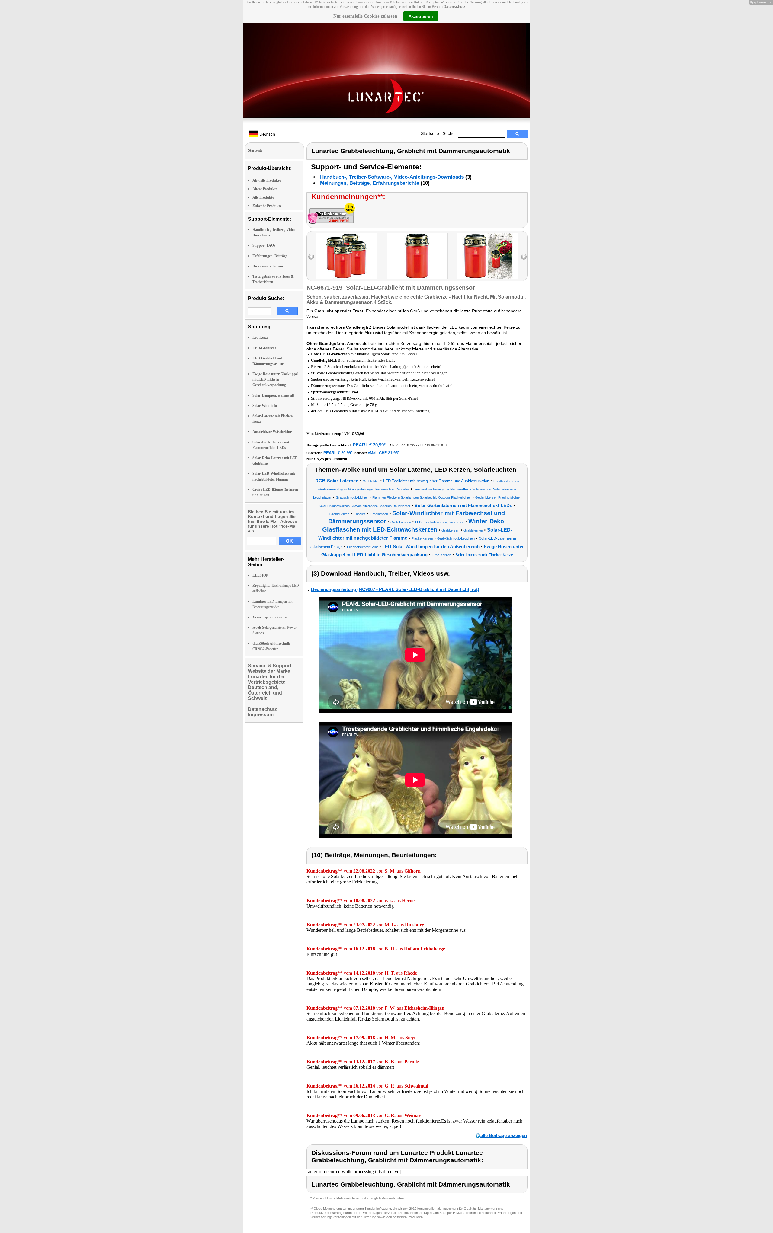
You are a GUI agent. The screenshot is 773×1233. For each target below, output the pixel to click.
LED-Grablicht (264, 348)
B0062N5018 (437, 445)
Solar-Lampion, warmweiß (273, 395)
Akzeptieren (421, 16)
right (524, 257)
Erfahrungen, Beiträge (269, 256)
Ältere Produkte (264, 189)
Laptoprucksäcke (269, 617)
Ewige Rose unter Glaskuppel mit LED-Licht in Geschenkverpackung (275, 379)
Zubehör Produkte (266, 206)
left (311, 257)
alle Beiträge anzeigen (503, 1135)
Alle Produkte (263, 197)
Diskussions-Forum (267, 266)
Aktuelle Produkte (266, 180)
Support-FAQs (263, 245)
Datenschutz (454, 7)
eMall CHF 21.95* (383, 453)
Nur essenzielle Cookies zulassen (365, 16)
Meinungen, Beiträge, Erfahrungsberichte (369, 183)
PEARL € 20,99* (369, 444)
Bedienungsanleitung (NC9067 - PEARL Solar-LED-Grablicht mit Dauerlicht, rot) (395, 589)
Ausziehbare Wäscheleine (272, 432)
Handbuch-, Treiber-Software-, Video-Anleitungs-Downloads (392, 177)
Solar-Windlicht (264, 406)
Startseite (430, 133)
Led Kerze (260, 337)
